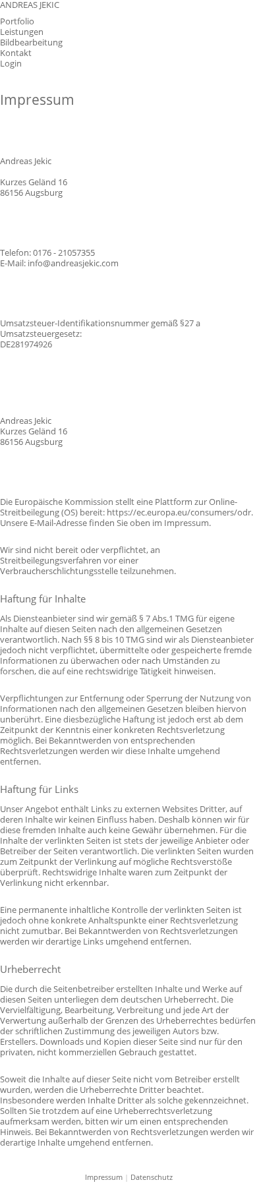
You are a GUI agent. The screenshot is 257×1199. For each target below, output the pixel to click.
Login (11, 63)
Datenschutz (151, 1177)
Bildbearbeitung (31, 42)
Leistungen (21, 32)
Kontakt (16, 53)
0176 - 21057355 (64, 252)
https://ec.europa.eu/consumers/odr (179, 512)
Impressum (104, 1177)
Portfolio (17, 21)
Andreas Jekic (29, 5)
